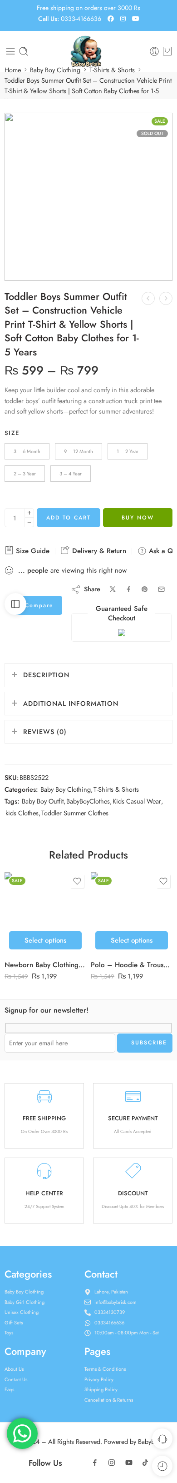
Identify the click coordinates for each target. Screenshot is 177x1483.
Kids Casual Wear (137, 801)
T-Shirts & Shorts (112, 70)
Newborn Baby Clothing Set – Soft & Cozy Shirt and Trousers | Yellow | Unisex (45, 965)
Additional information (70, 703)
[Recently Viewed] (162, 1466)
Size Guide (31, 551)
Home (13, 70)
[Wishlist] (77, 881)
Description (46, 674)
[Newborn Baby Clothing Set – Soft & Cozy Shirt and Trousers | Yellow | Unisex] (45, 913)
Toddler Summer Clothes (74, 813)
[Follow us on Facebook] (94, 1462)
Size (12, 433)
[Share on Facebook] (128, 589)
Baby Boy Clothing (55, 70)
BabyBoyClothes (88, 801)
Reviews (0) (45, 731)
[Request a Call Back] (162, 1438)
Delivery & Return (98, 551)
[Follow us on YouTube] (129, 1462)
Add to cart (68, 518)
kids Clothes (22, 813)
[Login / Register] (154, 51)
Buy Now (138, 518)
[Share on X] (112, 589)
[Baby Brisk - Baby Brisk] (88, 51)
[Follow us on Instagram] (112, 1462)
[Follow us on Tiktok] (145, 1462)
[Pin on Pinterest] (144, 589)
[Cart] (167, 51)
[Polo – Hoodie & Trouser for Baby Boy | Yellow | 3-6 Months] (131, 913)
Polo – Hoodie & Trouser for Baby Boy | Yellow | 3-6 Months (131, 965)
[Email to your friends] (161, 589)
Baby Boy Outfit (43, 801)
